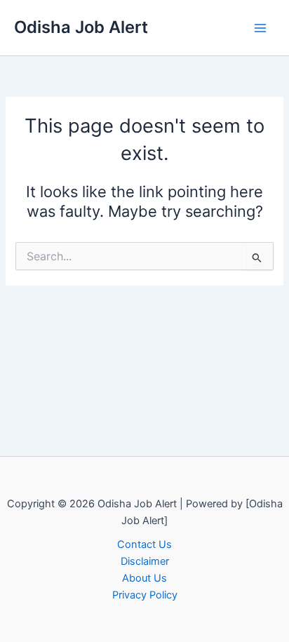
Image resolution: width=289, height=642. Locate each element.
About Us (144, 578)
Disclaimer (145, 561)
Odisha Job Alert (81, 27)
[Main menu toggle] (260, 28)
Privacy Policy (144, 595)
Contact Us (144, 544)
